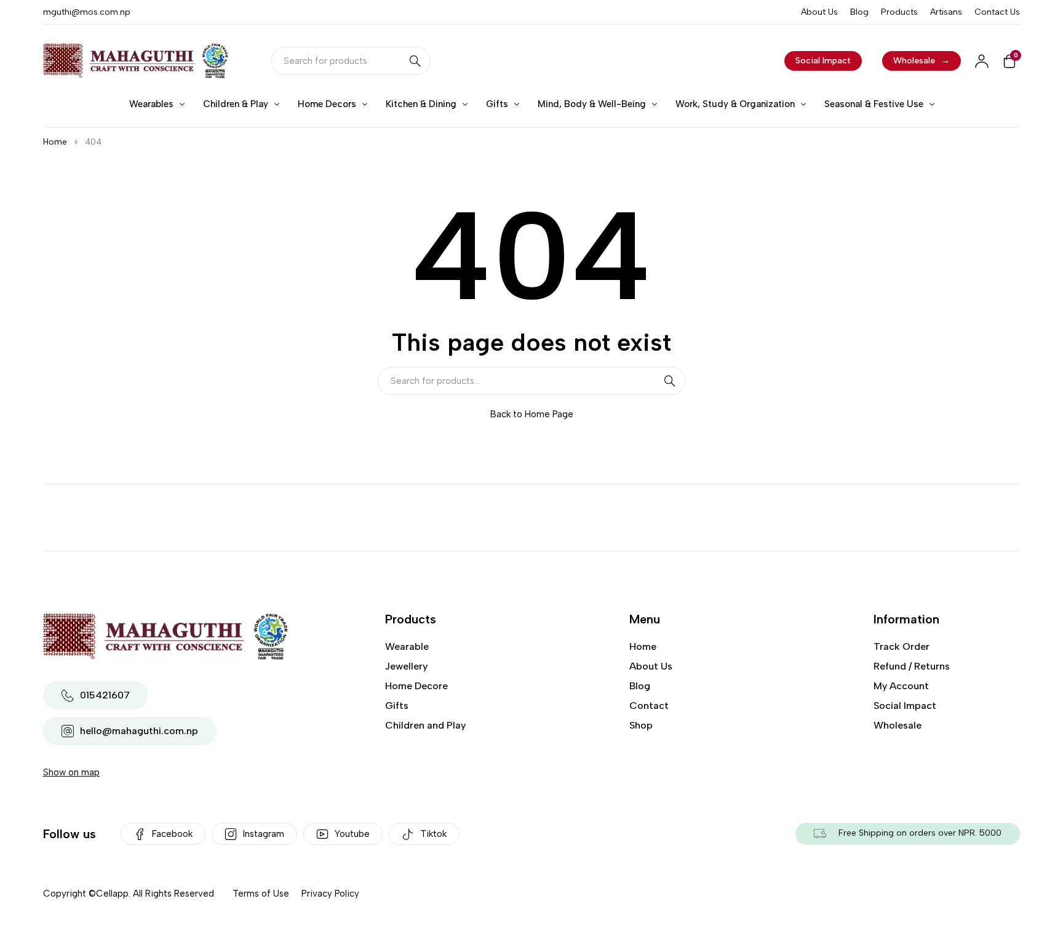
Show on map (71, 772)
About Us (819, 12)
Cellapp (112, 893)
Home (55, 142)
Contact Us (997, 12)
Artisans (946, 12)
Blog (859, 12)
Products (899, 12)
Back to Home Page (531, 414)
